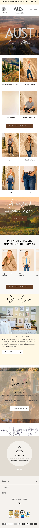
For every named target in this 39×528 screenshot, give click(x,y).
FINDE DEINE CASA (11, 352)
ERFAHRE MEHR (18, 408)
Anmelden (18, 218)
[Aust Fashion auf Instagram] (19, 504)
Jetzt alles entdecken (18, 126)
